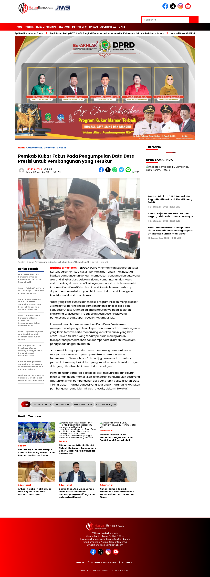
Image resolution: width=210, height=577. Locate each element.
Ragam (93, 26)
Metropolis (79, 26)
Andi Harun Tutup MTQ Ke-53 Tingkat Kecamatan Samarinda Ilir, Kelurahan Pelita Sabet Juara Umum (89, 33)
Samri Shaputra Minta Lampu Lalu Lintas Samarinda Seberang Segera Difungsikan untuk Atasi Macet (170, 230)
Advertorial (108, 26)
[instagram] (181, 8)
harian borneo (34, 168)
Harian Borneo (62, 404)
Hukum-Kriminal (46, 26)
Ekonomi (64, 26)
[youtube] (188, 8)
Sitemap (127, 562)
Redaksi (80, 562)
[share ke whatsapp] (115, 171)
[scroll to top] (201, 572)
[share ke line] (129, 171)
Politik (29, 26)
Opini (122, 26)
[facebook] (165, 8)
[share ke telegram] (122, 171)
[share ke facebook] (102, 171)
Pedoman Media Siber (103, 562)
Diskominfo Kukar (55, 147)
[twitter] (173, 8)
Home (19, 26)
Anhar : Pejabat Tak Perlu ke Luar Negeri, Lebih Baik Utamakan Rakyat (170, 215)
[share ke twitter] (108, 171)
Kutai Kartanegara (106, 404)
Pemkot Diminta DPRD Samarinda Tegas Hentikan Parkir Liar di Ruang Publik (170, 199)
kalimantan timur (83, 404)
